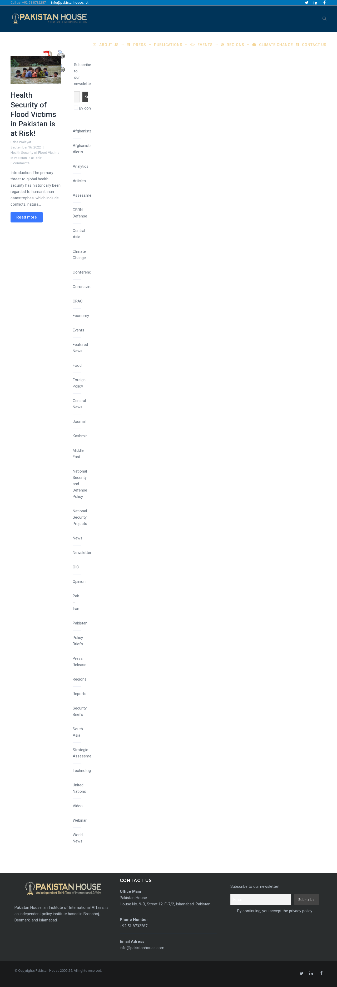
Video (78, 806)
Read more (26, 217)
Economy (81, 315)
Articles (79, 180)
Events (78, 330)
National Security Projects (80, 517)
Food (77, 365)
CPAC (78, 301)
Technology (83, 770)
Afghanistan (83, 131)
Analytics (80, 166)
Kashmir (80, 436)
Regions (80, 679)
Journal (79, 421)
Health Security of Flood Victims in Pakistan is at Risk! (33, 114)
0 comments (20, 163)
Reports (79, 693)
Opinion (79, 581)
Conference (83, 272)
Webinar (80, 820)
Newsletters (83, 552)
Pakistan (80, 623)
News (77, 538)
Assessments (85, 195)
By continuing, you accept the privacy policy (274, 911)
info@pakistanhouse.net (69, 2)
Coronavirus (83, 286)
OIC (76, 567)
